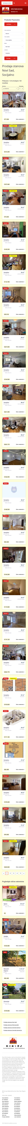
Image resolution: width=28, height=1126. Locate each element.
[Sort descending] (22, 88)
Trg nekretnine (17, 1111)
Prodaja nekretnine (5, 1116)
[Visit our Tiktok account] (21, 1046)
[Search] (14, 3)
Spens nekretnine (5, 1106)
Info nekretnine (17, 1099)
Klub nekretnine (5, 1104)
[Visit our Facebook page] (7, 1046)
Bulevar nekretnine (17, 1101)
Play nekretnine (5, 1110)
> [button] (23, 873)
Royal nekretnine (5, 1101)
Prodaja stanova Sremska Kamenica (13, 1030)
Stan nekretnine (5, 1108)
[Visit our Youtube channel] (12, 1046)
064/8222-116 (14, 11)
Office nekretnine (5, 1103)
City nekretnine (17, 1097)
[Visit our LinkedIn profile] (18, 1046)
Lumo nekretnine (17, 1116)
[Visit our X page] (15, 1046)
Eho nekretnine (17, 1104)
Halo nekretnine (17, 1103)
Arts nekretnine (5, 1113)
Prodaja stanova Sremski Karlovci (12, 1027)
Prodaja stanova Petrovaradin (11, 1025)
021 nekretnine (5, 1099)
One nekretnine (17, 1113)
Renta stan (4, 1115)
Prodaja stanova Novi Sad (10, 1022)
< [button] (3, 873)
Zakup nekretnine (17, 1115)
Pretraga (8, 58)
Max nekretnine (17, 1110)
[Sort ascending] (20, 88)
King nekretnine (5, 1111)
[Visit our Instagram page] (10, 1046)
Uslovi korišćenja (20, 1048)
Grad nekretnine (5, 1097)
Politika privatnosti (8, 1048)
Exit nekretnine (17, 1108)
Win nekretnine (17, 1106)
